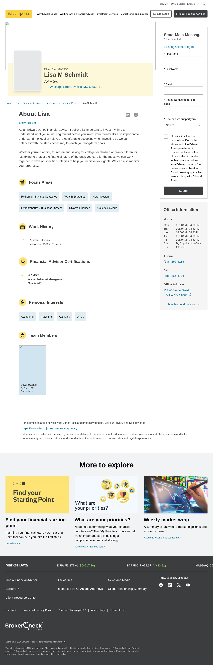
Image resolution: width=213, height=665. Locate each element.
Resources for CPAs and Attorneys (80, 588)
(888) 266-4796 (174, 275)
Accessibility (98, 610)
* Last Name (171, 69)
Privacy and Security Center (37, 610)
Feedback (10, 610)
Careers (12, 588)
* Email (168, 84)
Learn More (12, 543)
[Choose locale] (198, 4)
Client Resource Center (21, 597)
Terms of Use (117, 610)
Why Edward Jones (47, 14)
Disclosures (64, 580)
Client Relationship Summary (127, 588)
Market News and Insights (134, 14)
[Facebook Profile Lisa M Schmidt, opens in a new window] (136, 115)
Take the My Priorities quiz (90, 546)
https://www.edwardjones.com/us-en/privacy (49, 428)
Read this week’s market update (161, 537)
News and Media (119, 580)
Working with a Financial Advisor (77, 14)
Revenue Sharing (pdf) (72, 610)
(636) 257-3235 (174, 261)
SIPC (63, 642)
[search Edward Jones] (204, 4)
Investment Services (107, 14)
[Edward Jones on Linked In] (170, 585)
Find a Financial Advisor (190, 13)
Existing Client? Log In (179, 47)
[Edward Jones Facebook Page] (161, 585)
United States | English (183, 4)
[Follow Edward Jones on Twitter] (179, 585)
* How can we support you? (180, 119)
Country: (164, 4)
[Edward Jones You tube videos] (188, 585)
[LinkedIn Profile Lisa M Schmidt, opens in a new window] (128, 115)
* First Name (171, 53)
